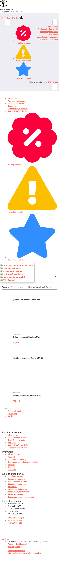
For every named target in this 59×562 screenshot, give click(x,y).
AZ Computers (14, 547)
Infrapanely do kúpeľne (17, 489)
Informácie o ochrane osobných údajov (24, 553)
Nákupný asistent (15, 454)
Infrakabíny (12, 487)
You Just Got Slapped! (17, 544)
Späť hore (6, 539)
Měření (12, 280)
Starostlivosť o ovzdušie (47, 37)
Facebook (12, 470)
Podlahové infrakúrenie (17, 481)
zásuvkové (17, 271)
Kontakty (11, 467)
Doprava (11, 465)
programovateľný (26, 265)
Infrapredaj (12, 17)
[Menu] (55, 22)
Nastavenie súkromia (16, 551)
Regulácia (53, 34)
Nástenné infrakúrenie (17, 484)
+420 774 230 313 (15, 523)
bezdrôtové (18, 274)
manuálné (16, 268)
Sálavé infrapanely (15, 494)
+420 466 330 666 (50, 82)
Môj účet (11, 457)
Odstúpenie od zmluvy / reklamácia (23, 462)
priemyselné (19, 277)
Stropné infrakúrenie (16, 479)
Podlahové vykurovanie (48, 29)
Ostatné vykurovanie (49, 32)
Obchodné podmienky (17, 459)
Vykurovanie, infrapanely (18, 492)
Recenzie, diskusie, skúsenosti (21, 497)
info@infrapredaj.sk (16, 518)
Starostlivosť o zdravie (48, 39)
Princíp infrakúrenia (16, 476)
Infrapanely (53, 27)
